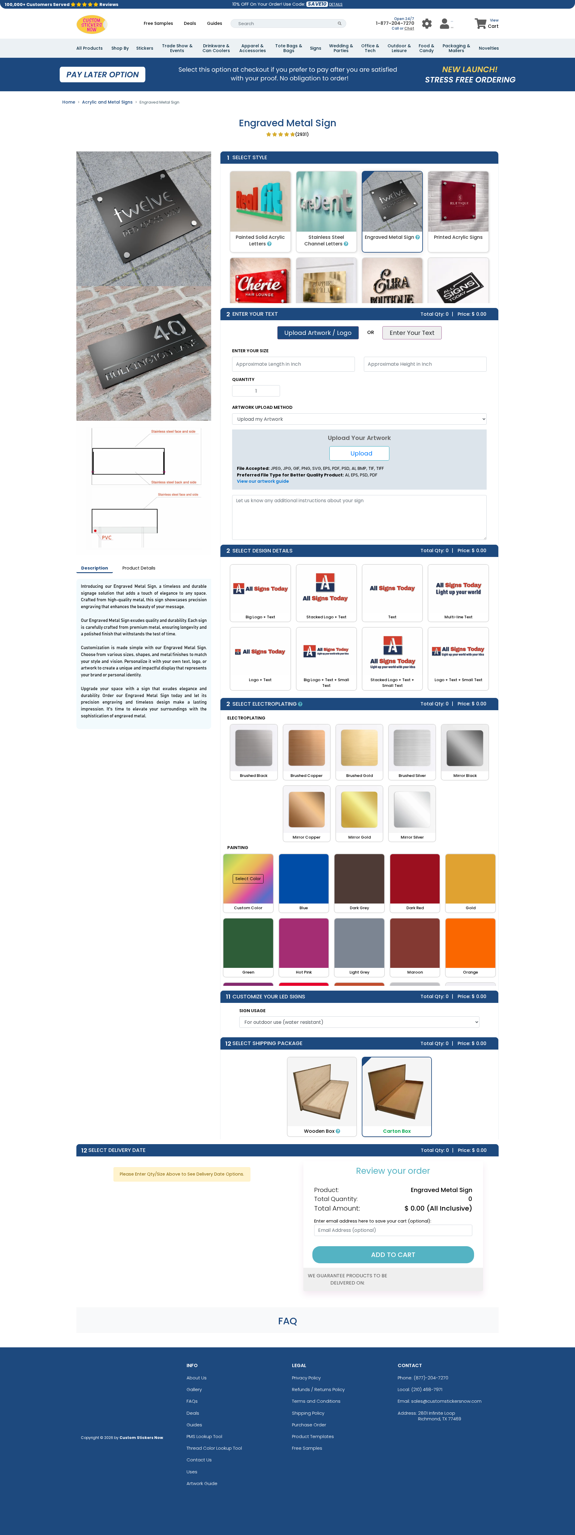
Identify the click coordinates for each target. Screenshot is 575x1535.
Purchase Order (309, 1425)
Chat (409, 28)
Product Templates (313, 1436)
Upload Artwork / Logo (318, 333)
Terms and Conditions (316, 1401)
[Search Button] (339, 23)
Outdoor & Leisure (399, 48)
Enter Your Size (250, 351)
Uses (192, 1472)
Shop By (120, 48)
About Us (197, 1378)
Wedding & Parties (341, 48)
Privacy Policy (306, 1378)
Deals (190, 23)
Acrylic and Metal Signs (107, 102)
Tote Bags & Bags (288, 48)
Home (68, 102)
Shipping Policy (308, 1413)
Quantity (243, 379)
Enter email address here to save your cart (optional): (372, 1221)
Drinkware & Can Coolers (216, 48)
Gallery (194, 1389)
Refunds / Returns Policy (318, 1389)
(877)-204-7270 (431, 1378)
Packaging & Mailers (456, 48)
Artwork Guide (202, 1483)
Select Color (248, 879)
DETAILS (336, 4)
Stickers (144, 48)
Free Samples (158, 23)
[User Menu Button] (426, 23)
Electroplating (246, 718)
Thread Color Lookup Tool (214, 1448)
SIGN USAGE (252, 1011)
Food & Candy (426, 48)
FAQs (192, 1401)
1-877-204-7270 (395, 23)
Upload (359, 453)
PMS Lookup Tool (204, 1436)
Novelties (489, 48)
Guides (214, 23)
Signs (315, 48)
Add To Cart (393, 1254)
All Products (89, 48)
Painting (237, 848)
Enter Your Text (412, 333)
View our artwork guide (263, 481)
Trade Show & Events (177, 48)
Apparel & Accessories (252, 48)
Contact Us (199, 1460)
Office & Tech (370, 48)
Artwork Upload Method (262, 407)
